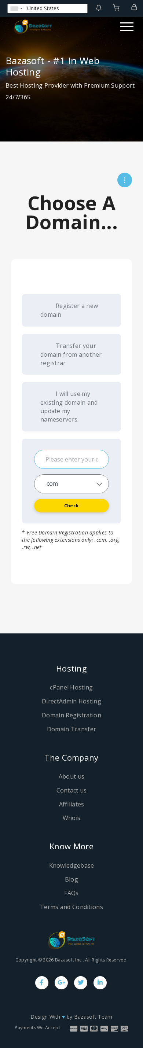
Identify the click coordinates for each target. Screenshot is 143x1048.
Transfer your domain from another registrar (71, 354)
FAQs (71, 893)
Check (71, 506)
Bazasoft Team (93, 1016)
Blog (71, 879)
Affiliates (71, 804)
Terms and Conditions (71, 907)
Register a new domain (69, 310)
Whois (72, 818)
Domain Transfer (71, 729)
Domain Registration (71, 715)
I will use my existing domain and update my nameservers (69, 406)
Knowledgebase (71, 865)
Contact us (71, 790)
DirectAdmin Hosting (71, 701)
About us (71, 776)
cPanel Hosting (71, 687)
